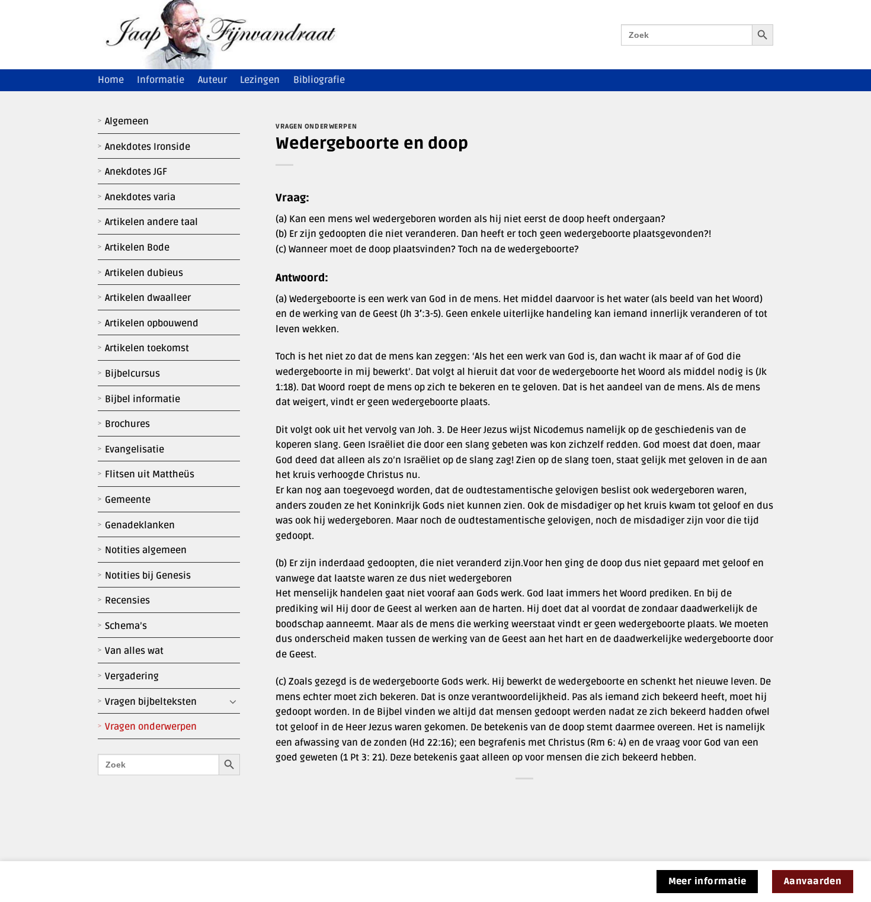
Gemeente (127, 500)
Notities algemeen (146, 550)
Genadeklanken (140, 525)
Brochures (127, 424)
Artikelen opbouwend (151, 323)
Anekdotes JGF (136, 172)
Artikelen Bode (137, 247)
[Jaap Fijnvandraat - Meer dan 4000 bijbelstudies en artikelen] (229, 34)
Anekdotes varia (140, 197)
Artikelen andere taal (151, 222)
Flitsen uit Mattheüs (149, 474)
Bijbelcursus (132, 374)
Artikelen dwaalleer (148, 298)
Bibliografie (319, 80)
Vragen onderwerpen (151, 727)
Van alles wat (134, 651)
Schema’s (126, 626)
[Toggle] (233, 702)
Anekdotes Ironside (147, 147)
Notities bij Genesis (148, 576)
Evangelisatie (134, 449)
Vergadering (132, 676)
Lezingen (260, 80)
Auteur (212, 80)
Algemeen (127, 121)
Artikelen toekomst (147, 348)
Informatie (160, 80)
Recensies (127, 600)
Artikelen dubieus (144, 273)
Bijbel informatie (142, 399)
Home (111, 80)
